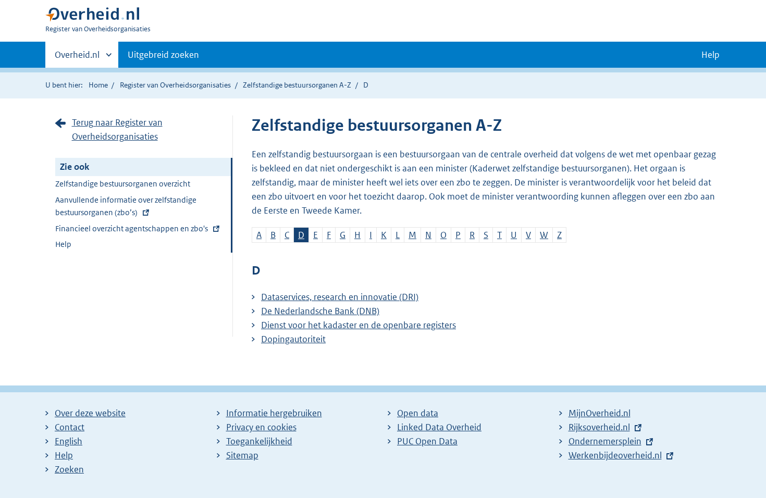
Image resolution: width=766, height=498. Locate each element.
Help (63, 244)
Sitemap (242, 455)
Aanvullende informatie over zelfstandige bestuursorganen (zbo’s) (125, 207)
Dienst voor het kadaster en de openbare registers (358, 325)
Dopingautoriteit (293, 339)
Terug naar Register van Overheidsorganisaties (117, 129)
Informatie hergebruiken (274, 413)
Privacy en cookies (261, 427)
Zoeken (69, 469)
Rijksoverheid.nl (599, 427)
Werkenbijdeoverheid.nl (615, 455)
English (68, 441)
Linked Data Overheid (439, 427)
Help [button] (710, 54)
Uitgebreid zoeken (163, 54)
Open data (417, 413)
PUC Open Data (427, 441)
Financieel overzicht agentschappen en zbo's (131, 229)
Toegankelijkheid (259, 441)
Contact (69, 427)
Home (98, 85)
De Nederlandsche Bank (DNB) (320, 311)
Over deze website (90, 413)
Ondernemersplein (605, 441)
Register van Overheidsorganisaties (175, 85)
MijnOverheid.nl (600, 413)
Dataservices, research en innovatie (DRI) (339, 297)
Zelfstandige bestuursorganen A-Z (297, 85)
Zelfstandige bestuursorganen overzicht (122, 184)
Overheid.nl (77, 58)
